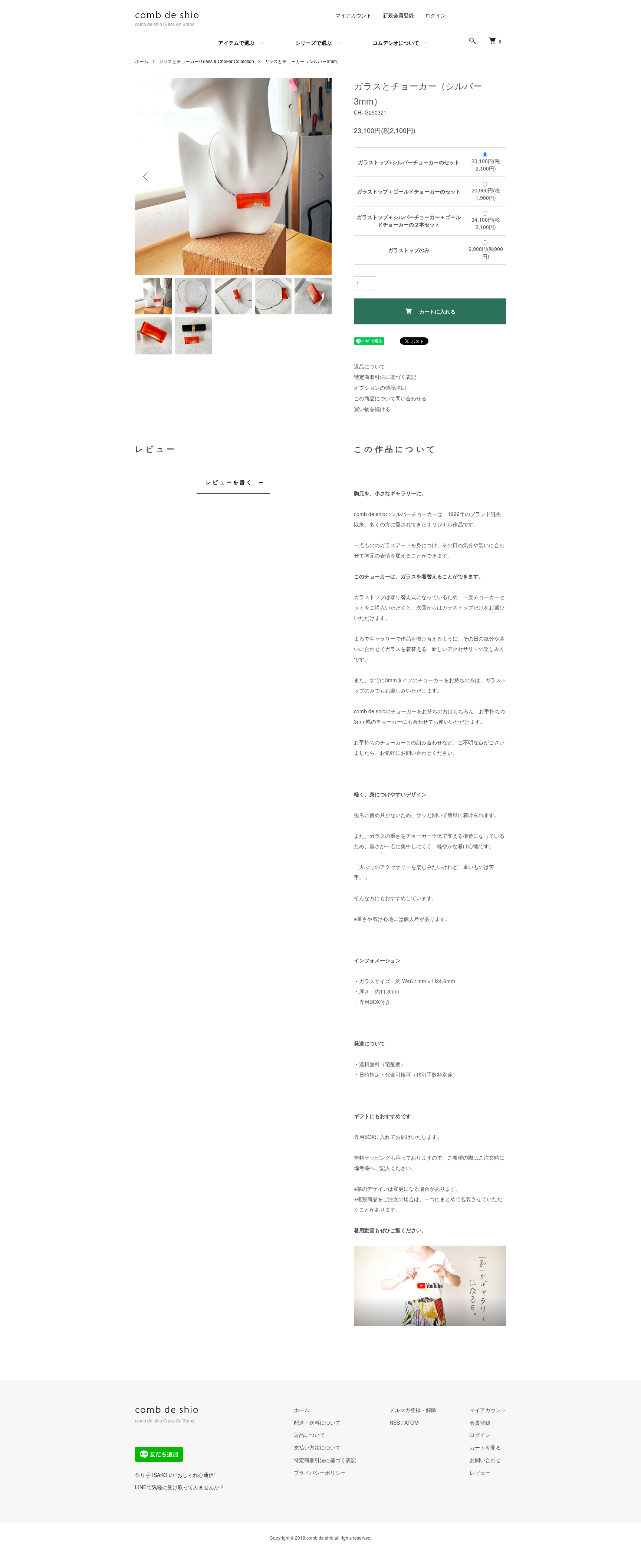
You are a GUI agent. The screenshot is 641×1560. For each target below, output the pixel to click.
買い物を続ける (372, 409)
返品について (369, 366)
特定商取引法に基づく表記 (385, 376)
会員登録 (480, 1422)
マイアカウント (353, 15)
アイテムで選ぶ (236, 42)
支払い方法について (317, 1447)
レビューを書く (229, 482)
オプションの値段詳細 (380, 387)
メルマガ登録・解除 (412, 1410)
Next (320, 176)
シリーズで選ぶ (313, 42)
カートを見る (485, 1447)
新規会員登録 (398, 15)
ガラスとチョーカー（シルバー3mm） (302, 61)
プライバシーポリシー (320, 1472)
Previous (146, 176)
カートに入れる (437, 311)
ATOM (411, 1422)
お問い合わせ (485, 1460)
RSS (394, 1422)
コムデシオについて (395, 42)
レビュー (480, 1472)
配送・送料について (317, 1422)
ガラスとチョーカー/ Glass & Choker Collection (206, 61)
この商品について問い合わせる (390, 398)
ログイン (435, 15)
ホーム (141, 61)
